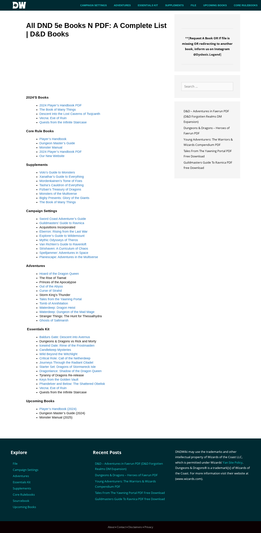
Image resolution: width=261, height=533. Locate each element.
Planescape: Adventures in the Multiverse (68, 257)
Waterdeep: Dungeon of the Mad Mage (66, 312)
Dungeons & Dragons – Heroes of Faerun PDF (126, 475)
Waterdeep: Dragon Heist (57, 307)
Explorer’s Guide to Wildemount (62, 236)
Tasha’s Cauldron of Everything (61, 185)
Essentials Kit (148, 5)
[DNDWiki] (20, 5)
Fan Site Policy (233, 462)
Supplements (174, 5)
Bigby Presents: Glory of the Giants (64, 198)
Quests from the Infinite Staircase (63, 122)
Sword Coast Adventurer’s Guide (62, 219)
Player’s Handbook (52, 139)
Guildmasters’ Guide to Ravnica (61, 223)
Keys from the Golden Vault (58, 379)
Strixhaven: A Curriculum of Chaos (63, 248)
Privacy (148, 527)
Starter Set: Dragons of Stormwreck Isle (67, 367)
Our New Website (51, 156)
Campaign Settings (93, 5)
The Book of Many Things (57, 109)
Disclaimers (135, 527)
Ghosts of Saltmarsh (53, 320)
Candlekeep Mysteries (55, 350)
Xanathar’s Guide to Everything (61, 176)
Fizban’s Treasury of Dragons (60, 189)
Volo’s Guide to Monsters (57, 172)
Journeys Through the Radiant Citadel (66, 362)
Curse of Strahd (50, 290)
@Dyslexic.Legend (206, 54)
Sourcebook (21, 501)
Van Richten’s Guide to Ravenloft (62, 244)
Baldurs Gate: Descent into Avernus (64, 337)
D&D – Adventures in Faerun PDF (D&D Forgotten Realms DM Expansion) (206, 116)
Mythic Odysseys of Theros (58, 240)
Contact (121, 527)
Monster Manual (50, 147)
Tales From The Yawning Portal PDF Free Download (130, 493)
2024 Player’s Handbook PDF (60, 105)
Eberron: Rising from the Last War (63, 231)
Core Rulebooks (245, 5)
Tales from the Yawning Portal (60, 299)
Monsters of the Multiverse (58, 193)
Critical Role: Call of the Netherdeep (64, 358)
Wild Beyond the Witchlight (58, 354)
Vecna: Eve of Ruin (53, 118)
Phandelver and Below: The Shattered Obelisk (72, 384)
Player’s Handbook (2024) (58, 409)
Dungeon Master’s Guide (57, 143)
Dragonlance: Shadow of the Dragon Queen (70, 371)
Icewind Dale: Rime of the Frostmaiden (66, 345)
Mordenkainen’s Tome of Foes (60, 181)
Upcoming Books (215, 5)
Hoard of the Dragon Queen (59, 273)
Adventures (122, 5)
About (111, 527)
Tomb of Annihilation (53, 303)
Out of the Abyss (51, 286)
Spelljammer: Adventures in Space (63, 253)
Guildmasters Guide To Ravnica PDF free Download (130, 499)
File (193, 5)
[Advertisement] (98, 69)
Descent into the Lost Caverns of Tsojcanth (69, 114)
